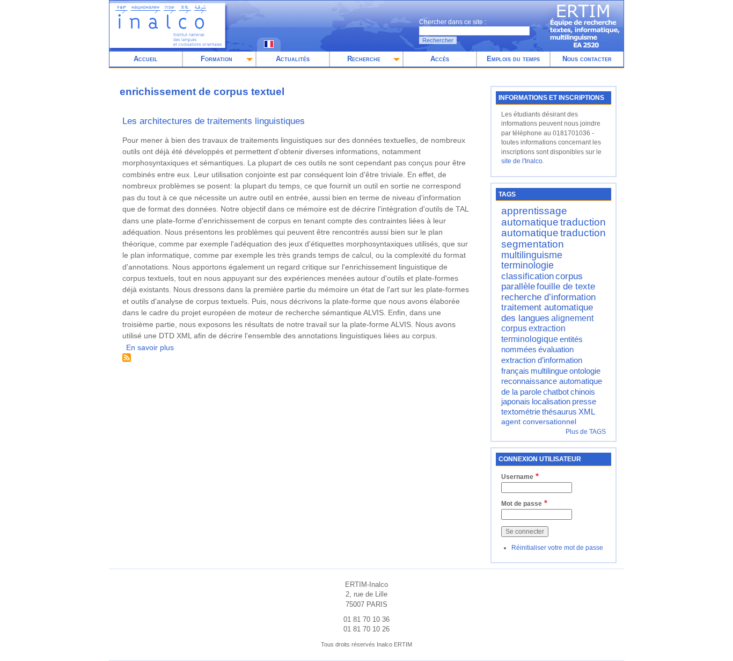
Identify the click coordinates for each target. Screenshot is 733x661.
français (515, 370)
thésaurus (559, 412)
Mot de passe (521, 503)
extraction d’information (541, 360)
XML (586, 412)
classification (527, 276)
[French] (269, 45)
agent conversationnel (538, 422)
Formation (216, 59)
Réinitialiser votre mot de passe (557, 547)
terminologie (527, 265)
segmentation (532, 244)
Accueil (146, 59)
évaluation (556, 349)
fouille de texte (566, 286)
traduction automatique (553, 227)
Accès (439, 59)
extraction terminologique (533, 333)
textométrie (520, 412)
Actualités (293, 59)
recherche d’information (548, 297)
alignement (572, 318)
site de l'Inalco (522, 161)
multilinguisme (531, 255)
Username (517, 477)
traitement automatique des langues (547, 312)
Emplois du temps (513, 59)
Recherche (363, 59)
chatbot (556, 392)
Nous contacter (587, 59)
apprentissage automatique (534, 216)
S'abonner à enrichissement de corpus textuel (126, 357)
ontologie (584, 370)
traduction (583, 232)
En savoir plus (150, 347)
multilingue (549, 370)
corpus (514, 328)
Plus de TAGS (586, 431)
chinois (582, 392)
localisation (551, 401)
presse (584, 401)
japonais (515, 401)
